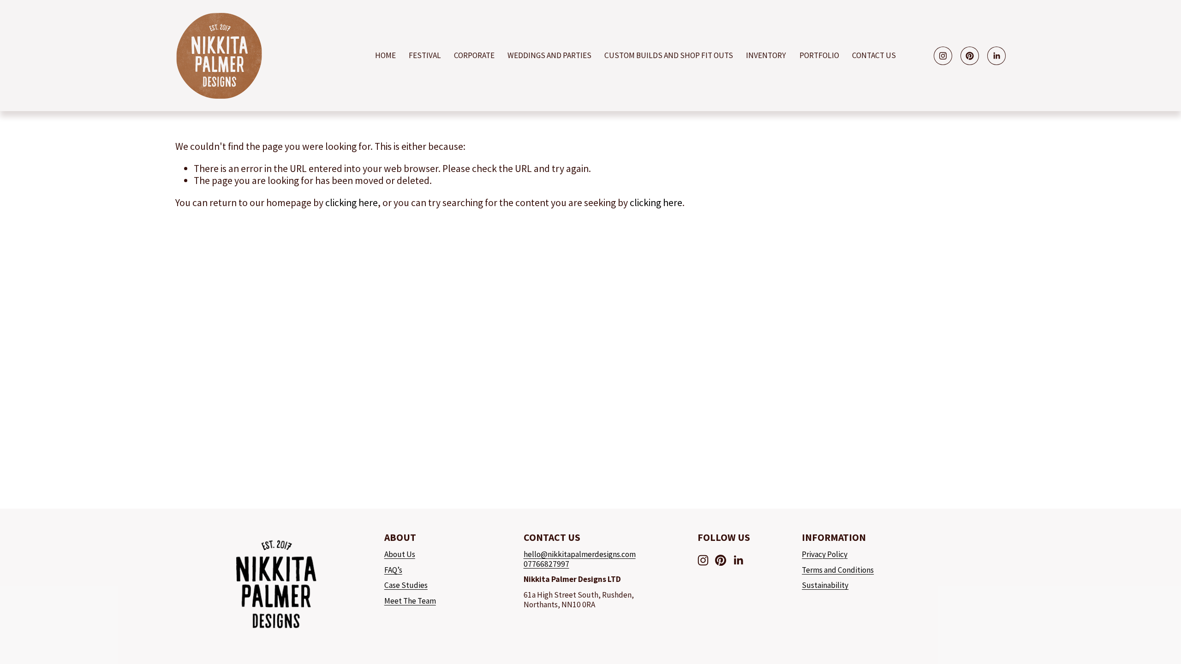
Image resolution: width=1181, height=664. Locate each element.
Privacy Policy (824, 554)
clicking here (351, 202)
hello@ (536, 554)
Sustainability (825, 585)
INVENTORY (766, 55)
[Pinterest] (969, 56)
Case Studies (406, 585)
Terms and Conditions (838, 570)
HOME (385, 55)
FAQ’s (393, 570)
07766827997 (546, 564)
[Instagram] (943, 56)
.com (628, 554)
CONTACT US (874, 55)
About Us (399, 554)
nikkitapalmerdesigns (584, 554)
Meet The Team (410, 601)
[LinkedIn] (996, 56)
